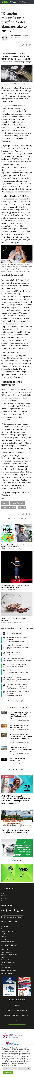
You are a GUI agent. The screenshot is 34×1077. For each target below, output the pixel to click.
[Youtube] (2, 910)
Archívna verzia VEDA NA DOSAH (12, 917)
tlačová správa (17, 503)
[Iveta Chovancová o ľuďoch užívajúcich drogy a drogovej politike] (16, 568)
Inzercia (3, 901)
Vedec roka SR (5, 960)
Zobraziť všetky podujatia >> (17, 701)
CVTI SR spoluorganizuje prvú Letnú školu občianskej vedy (15, 831)
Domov (3, 9)
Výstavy (3, 957)
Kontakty (4, 896)
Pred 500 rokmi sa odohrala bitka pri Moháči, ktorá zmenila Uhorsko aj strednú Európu (20, 715)
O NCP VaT (4, 926)
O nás (3, 893)
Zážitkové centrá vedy (8, 931)
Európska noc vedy (7, 965)
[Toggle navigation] (31, 2)
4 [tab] (18, 997)
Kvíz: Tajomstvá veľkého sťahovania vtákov (19, 726)
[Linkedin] (22, 910)
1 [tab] (10, 997)
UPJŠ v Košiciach (9, 507)
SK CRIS (3, 936)
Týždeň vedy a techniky (8, 962)
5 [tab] (21, 997)
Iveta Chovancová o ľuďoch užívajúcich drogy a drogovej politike (15, 587)
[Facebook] (14, 910)
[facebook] (26, 45)
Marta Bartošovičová (16, 549)
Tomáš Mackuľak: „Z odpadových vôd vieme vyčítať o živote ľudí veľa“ (16, 546)
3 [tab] (16, 997)
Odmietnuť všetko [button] (24, 1069)
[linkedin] (30, 45)
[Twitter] (10, 910)
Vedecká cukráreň (6, 952)
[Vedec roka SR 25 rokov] (24, 986)
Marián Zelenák (24, 763)
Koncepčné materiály (7, 941)
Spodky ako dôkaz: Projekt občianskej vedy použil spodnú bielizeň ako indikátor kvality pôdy (21, 737)
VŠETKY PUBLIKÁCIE (17, 1000)
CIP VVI (3, 939)
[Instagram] (18, 910)
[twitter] (23, 45)
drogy (5, 503)
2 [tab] (13, 997)
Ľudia (10, 9)
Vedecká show (5, 967)
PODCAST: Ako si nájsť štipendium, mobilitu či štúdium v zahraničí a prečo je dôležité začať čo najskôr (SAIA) (16, 799)
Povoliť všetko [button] (8, 1072)
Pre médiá (4, 898)
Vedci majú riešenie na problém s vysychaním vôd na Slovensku (21, 749)
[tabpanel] (9, 986)
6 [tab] (24, 997)
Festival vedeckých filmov (9, 955)
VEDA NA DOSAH (16, 35)
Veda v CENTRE (6, 949)
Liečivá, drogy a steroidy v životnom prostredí (14, 619)
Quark (3, 934)
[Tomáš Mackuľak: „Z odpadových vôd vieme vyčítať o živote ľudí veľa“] (16, 534)
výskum (22, 507)
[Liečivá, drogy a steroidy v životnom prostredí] (16, 604)
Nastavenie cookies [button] (9, 1069)
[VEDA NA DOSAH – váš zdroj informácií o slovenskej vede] (8, 2)
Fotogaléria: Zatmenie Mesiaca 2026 (18, 759)
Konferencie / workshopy (8, 970)
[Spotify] (6, 910)
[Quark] (9, 986)
